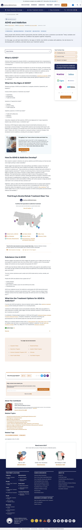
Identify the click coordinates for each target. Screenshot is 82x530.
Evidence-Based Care (19, 31)
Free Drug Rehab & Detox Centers (41, 481)
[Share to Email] (47, 375)
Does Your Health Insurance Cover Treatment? (43, 500)
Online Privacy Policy (34, 528)
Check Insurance (41, 464)
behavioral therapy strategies (44, 315)
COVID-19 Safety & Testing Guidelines (66, 486)
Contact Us (60, 475)
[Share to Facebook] (45, 375)
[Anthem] (71, 74)
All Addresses (17, 523)
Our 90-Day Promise (62, 477)
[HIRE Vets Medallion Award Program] (40, 520)
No (30, 375)
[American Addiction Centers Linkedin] (62, 520)
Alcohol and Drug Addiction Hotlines (41, 482)
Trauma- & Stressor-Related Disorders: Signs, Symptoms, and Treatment (23, 423)
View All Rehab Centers (39, 492)
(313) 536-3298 (52, 1)
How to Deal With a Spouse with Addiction (42, 479)
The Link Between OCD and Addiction (15, 427)
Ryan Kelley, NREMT (33, 25)
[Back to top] (2, 523)
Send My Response (43, 389)
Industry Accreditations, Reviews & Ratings (67, 482)
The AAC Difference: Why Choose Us (65, 479)
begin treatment (32, 321)
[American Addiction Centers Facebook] (58, 520)
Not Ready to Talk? (60, 464)
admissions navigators (39, 324)
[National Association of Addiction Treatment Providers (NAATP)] (48, 520)
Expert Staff (28, 31)
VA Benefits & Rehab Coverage (40, 488)
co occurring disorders (11, 14)
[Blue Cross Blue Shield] (71, 87)
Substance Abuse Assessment (40, 475)
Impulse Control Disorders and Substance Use (17, 429)
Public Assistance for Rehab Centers (41, 484)
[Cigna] (60, 80)
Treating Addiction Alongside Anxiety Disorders (17, 422)
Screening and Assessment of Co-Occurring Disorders (18, 420)
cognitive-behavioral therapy (11, 316)
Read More (35, 408)
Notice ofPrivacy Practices (26, 528)
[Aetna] (60, 74)
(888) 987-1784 (17, 521)
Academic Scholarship (62, 484)
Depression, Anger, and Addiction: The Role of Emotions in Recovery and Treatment (25, 425)
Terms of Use (40, 528)
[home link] (5, 14)
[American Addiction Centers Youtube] (70, 520)
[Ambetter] (60, 87)
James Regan (21, 25)
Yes (24, 375)
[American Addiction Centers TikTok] (74, 520)
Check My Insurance (65, 97)
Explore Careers (61, 481)
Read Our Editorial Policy (20, 410)
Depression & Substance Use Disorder (15, 426)
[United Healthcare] (71, 80)
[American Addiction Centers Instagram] (66, 520)
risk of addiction (42, 187)
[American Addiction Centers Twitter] (54, 520)
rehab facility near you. (43, 321)
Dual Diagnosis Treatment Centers (14, 417)
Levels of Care (37, 31)
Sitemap (19, 528)
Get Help (64, 5)
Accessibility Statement (63, 488)
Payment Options (37, 504)
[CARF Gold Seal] (32, 520)
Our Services (43, 31)
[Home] (9, 5)
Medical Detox (9, 31)
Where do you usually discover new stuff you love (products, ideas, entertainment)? (21, 386)
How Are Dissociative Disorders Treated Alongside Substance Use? (21, 416)
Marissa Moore (11, 25)
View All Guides (37, 490)
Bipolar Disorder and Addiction (13, 419)
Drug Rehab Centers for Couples (40, 486)
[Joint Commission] (36, 520)
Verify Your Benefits (38, 502)
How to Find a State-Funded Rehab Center (43, 477)
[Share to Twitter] (42, 375)
